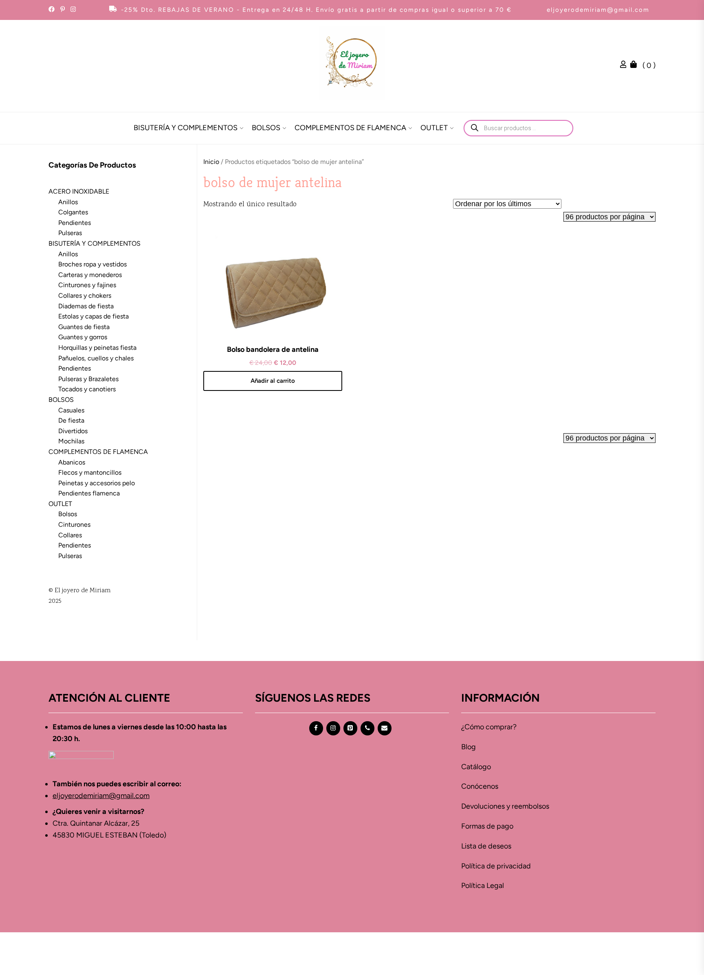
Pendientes (74, 223)
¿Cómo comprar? (489, 726)
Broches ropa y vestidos (92, 264)
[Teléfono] (367, 728)
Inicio (211, 162)
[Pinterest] (350, 728)
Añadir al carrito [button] (273, 380)
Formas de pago (487, 826)
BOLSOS (266, 127)
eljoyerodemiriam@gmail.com (598, 9)
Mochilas (71, 441)
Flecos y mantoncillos (89, 472)
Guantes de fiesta (84, 327)
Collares (70, 535)
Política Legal (482, 885)
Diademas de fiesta (86, 306)
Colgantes (73, 212)
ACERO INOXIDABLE (78, 191)
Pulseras (70, 233)
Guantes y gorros (82, 337)
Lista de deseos (486, 846)
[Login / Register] (625, 65)
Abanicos (71, 462)
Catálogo (476, 766)
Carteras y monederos (90, 275)
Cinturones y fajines (87, 285)
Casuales (71, 410)
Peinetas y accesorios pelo (96, 483)
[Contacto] (385, 728)
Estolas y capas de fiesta (93, 316)
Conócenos (479, 786)
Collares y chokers (84, 295)
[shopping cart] (635, 65)
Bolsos (67, 514)
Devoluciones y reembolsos (505, 806)
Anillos (68, 202)
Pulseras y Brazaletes (88, 379)
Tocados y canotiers (87, 389)
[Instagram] (333, 728)
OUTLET (434, 127)
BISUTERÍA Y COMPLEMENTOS (186, 127)
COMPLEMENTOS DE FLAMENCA (350, 127)
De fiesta (71, 420)
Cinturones (74, 524)
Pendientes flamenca (89, 493)
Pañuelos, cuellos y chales (96, 358)
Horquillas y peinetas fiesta (97, 347)
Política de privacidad (496, 866)
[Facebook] (316, 728)
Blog (468, 746)
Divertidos (73, 431)
